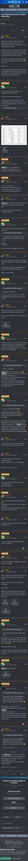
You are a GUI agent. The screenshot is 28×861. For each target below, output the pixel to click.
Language (18, 841)
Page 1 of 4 (14, 30)
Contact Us (15, 842)
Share (7, 817)
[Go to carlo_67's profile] (2, 162)
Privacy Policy (8, 842)
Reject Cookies (16, 858)
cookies (10, 851)
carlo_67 (19, 405)
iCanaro (18, 692)
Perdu (17, 233)
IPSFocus (13, 841)
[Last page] (26, 30)
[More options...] (25, 37)
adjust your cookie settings (18, 852)
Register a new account (14, 798)
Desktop (12, 25)
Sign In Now (14, 807)
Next (23, 30)
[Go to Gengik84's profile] (2, 687)
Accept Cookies (6, 858)
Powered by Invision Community (14, 846)
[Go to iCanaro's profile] (2, 86)
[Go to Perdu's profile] (2, 36)
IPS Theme (7, 841)
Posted (11, 37)
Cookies (21, 842)
